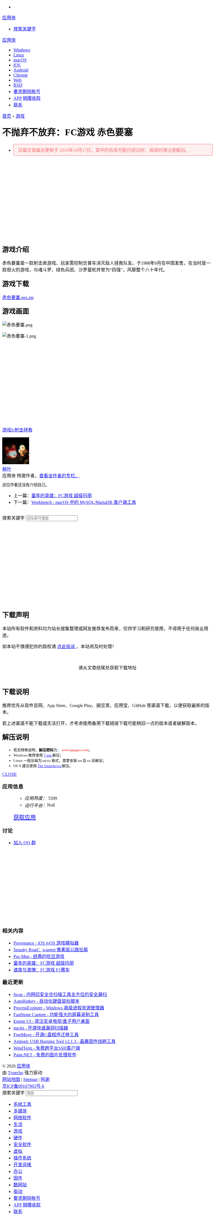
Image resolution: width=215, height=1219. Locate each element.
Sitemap (30, 1079)
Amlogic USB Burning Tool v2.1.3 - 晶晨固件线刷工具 (64, 1041)
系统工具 (22, 1104)
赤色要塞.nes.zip (18, 297)
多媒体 (20, 1111)
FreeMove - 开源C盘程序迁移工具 (46, 1034)
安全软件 (22, 1144)
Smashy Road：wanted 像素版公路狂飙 (50, 949)
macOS (20, 60)
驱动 (17, 1191)
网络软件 (22, 1117)
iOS (16, 65)
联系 (17, 105)
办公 (17, 1171)
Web (17, 80)
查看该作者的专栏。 (59, 475)
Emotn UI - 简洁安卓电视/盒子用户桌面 (51, 1021)
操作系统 (22, 1158)
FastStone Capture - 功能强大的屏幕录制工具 (56, 1014)
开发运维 (22, 1164)
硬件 (17, 1137)
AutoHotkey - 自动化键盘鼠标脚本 (46, 1001)
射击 (19, 430)
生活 (17, 1124)
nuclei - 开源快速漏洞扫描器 (40, 1028)
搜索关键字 (13, 518)
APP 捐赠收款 (27, 98)
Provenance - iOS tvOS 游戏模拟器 (46, 943)
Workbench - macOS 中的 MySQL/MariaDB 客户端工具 (83, 502)
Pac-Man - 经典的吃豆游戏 (38, 956)
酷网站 (20, 1184)
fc (13, 430)
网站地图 (11, 1079)
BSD (17, 85)
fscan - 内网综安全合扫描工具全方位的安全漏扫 (60, 994)
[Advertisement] (107, 199)
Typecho (15, 1072)
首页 (6, 116)
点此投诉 (66, 646)
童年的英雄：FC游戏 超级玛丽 (61, 495)
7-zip (48, 755)
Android (20, 70)
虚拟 (17, 1151)
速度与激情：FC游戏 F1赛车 (41, 969)
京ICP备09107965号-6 (23, 1086)
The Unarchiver (50, 766)
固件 (17, 1178)
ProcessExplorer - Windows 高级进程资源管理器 (58, 1007)
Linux (18, 55)
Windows (21, 50)
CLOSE (9, 774)
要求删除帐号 (26, 91)
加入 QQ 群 (24, 842)
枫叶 (6, 469)
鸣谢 (45, 1079)
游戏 (20, 116)
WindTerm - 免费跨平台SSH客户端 (46, 1048)
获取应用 (24, 817)
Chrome (20, 75)
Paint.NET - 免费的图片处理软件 (44, 1054)
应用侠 (9, 17)
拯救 (28, 430)
